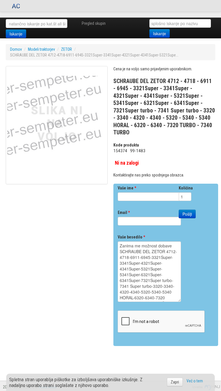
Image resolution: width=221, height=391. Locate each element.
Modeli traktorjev (41, 49)
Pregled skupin (94, 23)
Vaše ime (127, 188)
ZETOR (66, 49)
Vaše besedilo (131, 237)
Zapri (175, 382)
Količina (186, 188)
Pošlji (187, 214)
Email (124, 212)
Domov (16, 49)
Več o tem (194, 381)
